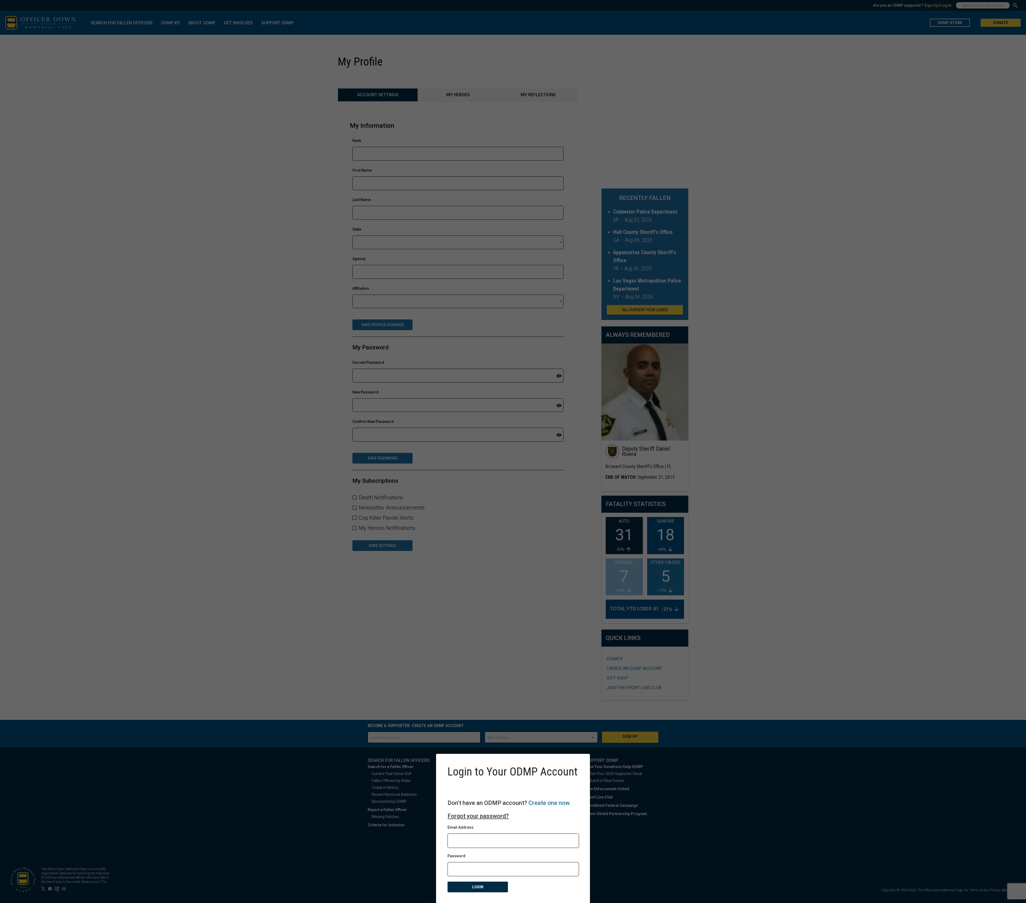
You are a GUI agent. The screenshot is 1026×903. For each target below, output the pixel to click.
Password (456, 856)
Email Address (460, 827)
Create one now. (549, 803)
